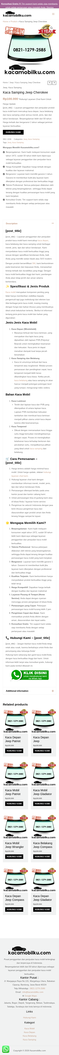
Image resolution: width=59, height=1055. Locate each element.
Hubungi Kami (13, 132)
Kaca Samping (15, 87)
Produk (14, 21)
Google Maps (31, 996)
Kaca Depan (29, 1032)
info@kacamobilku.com (32, 992)
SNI (34, 263)
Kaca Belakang (29, 1036)
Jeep (11, 83)
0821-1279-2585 (37, 988)
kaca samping (36, 449)
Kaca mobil (11, 292)
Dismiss (50, 7)
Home (5, 21)
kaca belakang (20, 380)
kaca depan (43, 240)
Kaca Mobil (29, 1028)
